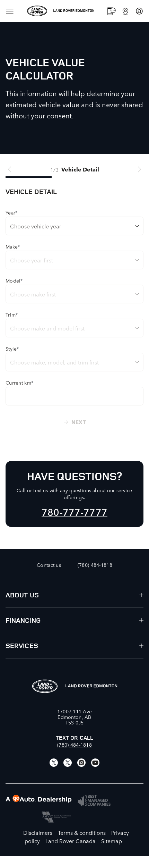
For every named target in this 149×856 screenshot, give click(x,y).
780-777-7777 (74, 511)
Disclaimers (37, 832)
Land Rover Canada (70, 841)
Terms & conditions (82, 832)
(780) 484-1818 (74, 744)
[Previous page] (10, 169)
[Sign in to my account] (139, 11)
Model (14, 280)
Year (11, 212)
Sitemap (111, 841)
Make (13, 246)
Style (12, 348)
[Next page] (139, 169)
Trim (12, 314)
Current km (19, 382)
